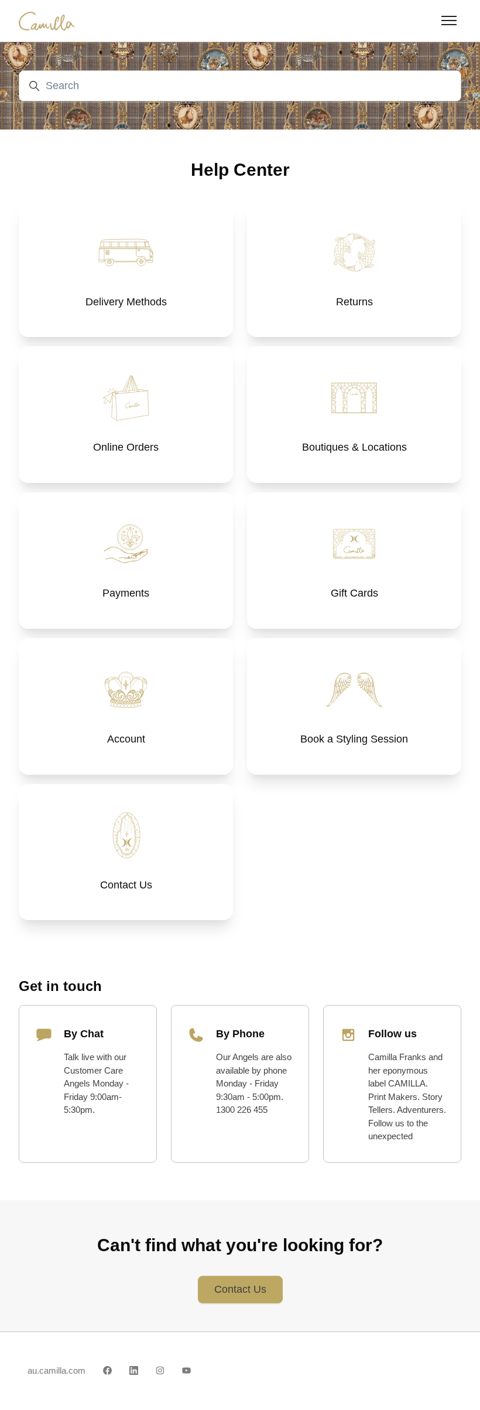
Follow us (392, 1034)
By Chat (84, 1034)
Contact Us (240, 1289)
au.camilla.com (56, 1370)
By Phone (240, 1034)
